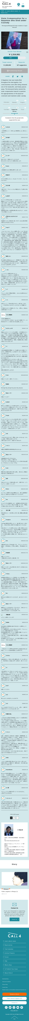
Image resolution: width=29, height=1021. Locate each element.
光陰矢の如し (9, 714)
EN (23, 6)
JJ (6, 667)
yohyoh (7, 402)
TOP (2, 11)
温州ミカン (8, 256)
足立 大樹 (8, 510)
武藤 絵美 (8, 614)
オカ (7, 703)
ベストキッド (9, 798)
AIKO (7, 757)
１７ (7, 289)
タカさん (8, 655)
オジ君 (7, 787)
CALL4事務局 (9, 314)
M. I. (7, 593)
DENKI (7, 622)
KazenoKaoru (9, 769)
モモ (7, 433)
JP (23, 3)
